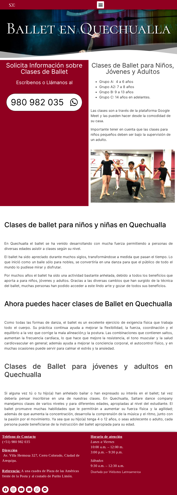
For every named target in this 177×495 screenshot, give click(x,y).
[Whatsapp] (37, 489)
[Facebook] (5, 489)
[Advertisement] (44, 145)
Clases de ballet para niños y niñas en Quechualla (85, 225)
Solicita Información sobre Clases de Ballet (44, 68)
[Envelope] (29, 489)
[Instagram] (13, 489)
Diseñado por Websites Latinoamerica (116, 472)
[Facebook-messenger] (45, 489)
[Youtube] (21, 489)
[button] (100, 4)
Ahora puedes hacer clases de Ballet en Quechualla (88, 304)
